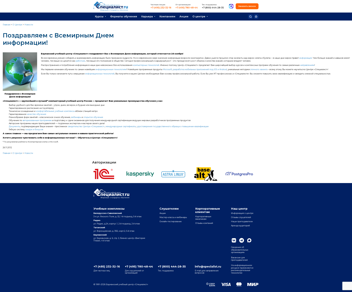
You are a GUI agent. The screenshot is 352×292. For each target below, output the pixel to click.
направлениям (307, 65)
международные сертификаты (121, 126)
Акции (183, 16)
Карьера (147, 16)
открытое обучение (93, 117)
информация (305, 58)
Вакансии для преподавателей (239, 258)
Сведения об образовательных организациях (239, 249)
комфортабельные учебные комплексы (55, 111)
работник (80, 61)
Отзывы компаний (204, 223)
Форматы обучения (123, 16)
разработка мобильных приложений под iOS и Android (200, 69)
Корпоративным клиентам (207, 210)
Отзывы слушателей (241, 217)
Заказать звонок (247, 6)
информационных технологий (99, 73)
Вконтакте (234, 240)
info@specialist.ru (208, 266)
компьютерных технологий (146, 65)
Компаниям (167, 16)
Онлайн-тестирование (171, 221)
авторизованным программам (37, 120)
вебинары (76, 117)
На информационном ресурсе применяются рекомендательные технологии (242, 269)
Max (249, 240)
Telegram (241, 240)
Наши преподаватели (242, 221)
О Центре (17, 24)
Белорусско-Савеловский (108, 213)
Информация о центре (242, 213)
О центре (199, 16)
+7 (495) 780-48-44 (186, 8)
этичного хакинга (258, 69)
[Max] (231, 6)
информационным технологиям (111, 69)
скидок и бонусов (34, 129)
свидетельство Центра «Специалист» (86, 126)
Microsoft (167, 69)
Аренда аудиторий (240, 225)
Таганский (99, 227)
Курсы (99, 16)
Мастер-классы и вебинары (173, 217)
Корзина (256, 16)
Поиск (250, 16)
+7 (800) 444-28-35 (213, 8)
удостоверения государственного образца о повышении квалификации (173, 126)
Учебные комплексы (109, 208)
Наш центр (239, 208)
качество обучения (36, 114)
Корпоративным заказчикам (203, 217)
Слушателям (169, 208)
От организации (183, 5)
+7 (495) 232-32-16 (161, 8)
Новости (28, 24)
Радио (97, 220)
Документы (14, 126)
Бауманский (100, 235)
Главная (6, 24)
